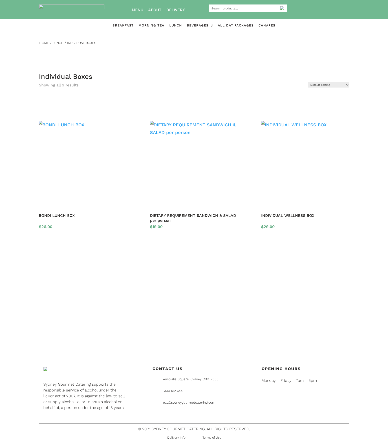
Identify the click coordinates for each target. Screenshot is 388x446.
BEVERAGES (197, 25)
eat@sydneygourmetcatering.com (189, 402)
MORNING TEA (151, 25)
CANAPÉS (266, 25)
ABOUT (154, 10)
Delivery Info (176, 437)
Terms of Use (212, 437)
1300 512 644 (173, 391)
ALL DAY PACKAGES (236, 25)
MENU (137, 10)
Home (44, 43)
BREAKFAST (123, 25)
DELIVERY (175, 10)
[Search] (282, 8)
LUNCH (175, 25)
